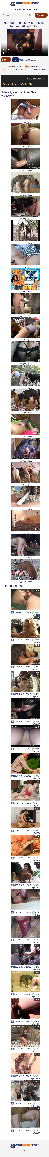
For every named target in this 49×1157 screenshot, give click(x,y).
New (22, 9)
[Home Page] (24, 3)
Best (15, 9)
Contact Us (25, 1151)
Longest (31, 9)
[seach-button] (30, 15)
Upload (42, 15)
